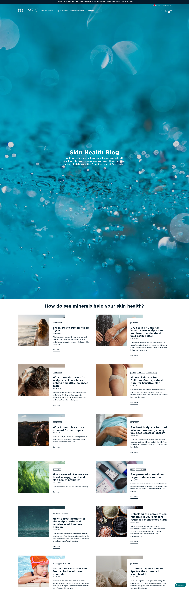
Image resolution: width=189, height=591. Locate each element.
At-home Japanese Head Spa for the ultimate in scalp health (146, 571)
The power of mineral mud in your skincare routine (147, 476)
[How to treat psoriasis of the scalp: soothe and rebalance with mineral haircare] (41, 528)
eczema (133, 372)
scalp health (57, 322)
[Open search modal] (160, 11)
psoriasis (141, 372)
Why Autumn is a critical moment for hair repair (69, 429)
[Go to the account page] (165, 11)
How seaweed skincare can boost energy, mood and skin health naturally (70, 477)
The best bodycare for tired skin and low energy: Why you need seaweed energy (148, 430)
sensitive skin (151, 372)
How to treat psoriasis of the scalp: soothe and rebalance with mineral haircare (69, 523)
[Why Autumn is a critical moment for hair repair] (41, 432)
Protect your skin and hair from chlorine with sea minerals (70, 571)
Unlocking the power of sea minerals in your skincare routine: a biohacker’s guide (148, 517)
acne (132, 469)
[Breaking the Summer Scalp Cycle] (41, 334)
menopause (134, 422)
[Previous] (50, 2)
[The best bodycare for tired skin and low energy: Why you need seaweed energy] (119, 435)
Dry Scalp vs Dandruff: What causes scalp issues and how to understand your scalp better (146, 332)
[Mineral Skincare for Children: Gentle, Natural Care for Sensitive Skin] (119, 385)
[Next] (138, 2)
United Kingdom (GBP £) (163, 5)
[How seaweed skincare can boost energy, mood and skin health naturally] (41, 478)
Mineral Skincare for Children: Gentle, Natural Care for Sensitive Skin (146, 380)
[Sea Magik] (28, 11)
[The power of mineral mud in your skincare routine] (119, 480)
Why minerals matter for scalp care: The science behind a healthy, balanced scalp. (70, 381)
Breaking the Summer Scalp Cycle (71, 329)
